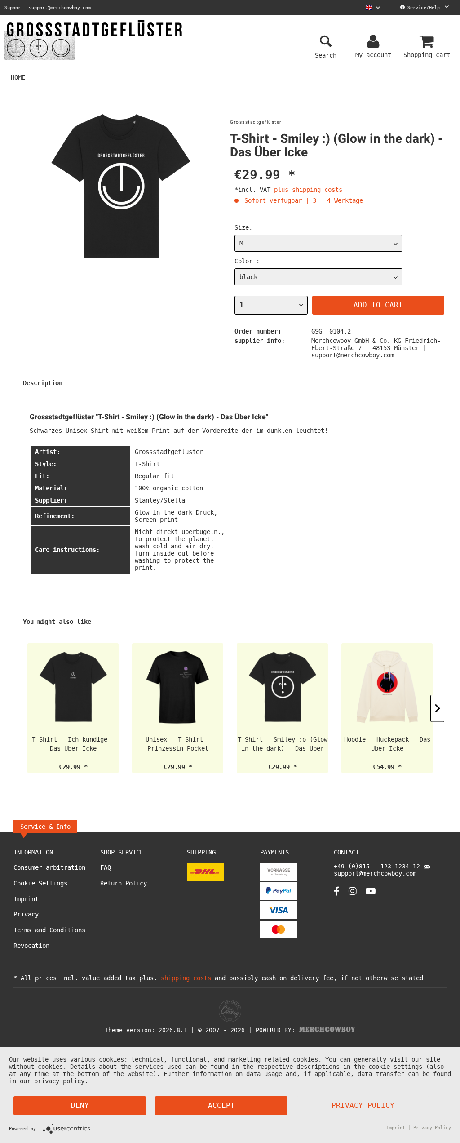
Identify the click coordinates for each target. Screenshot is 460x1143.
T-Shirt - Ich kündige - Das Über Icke (73, 744)
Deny (80, 1105)
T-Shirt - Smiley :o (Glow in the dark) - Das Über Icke (282, 744)
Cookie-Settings (40, 883)
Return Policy (123, 883)
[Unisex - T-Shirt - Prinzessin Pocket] (177, 686)
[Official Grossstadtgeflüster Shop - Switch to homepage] (94, 39)
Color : (247, 261)
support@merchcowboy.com (375, 873)
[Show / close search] (325, 42)
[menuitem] (373, 7)
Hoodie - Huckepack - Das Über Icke (387, 744)
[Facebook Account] (337, 891)
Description (42, 383)
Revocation (31, 945)
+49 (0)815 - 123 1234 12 (379, 866)
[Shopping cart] (428, 42)
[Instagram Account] (353, 891)
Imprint (26, 899)
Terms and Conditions (49, 930)
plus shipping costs (308, 189)
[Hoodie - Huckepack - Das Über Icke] (387, 686)
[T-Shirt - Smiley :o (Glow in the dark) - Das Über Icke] (282, 686)
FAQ (105, 867)
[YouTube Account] (371, 891)
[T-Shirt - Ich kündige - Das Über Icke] (73, 686)
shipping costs (186, 978)
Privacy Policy (363, 1105)
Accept (221, 1105)
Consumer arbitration (49, 867)
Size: (243, 227)
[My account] (375, 42)
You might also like (57, 621)
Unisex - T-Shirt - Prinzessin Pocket (178, 744)
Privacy (26, 914)
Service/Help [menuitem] (423, 7)
